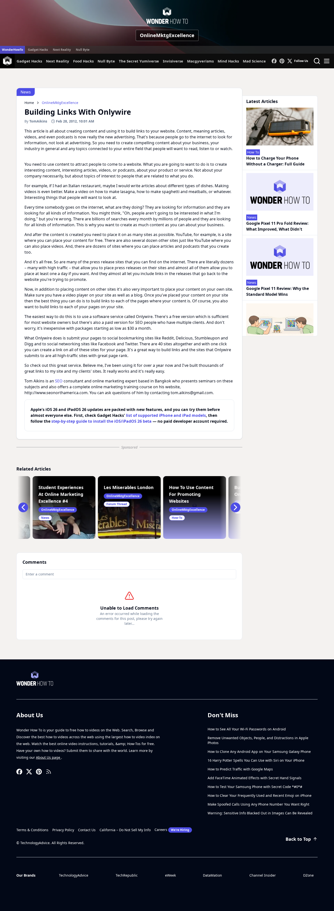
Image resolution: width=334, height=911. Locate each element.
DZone (308, 875)
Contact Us (87, 830)
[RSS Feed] (49, 772)
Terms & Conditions (32, 830)
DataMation (212, 875)
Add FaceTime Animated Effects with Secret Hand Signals (254, 778)
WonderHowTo (12, 50)
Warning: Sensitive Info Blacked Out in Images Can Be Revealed (260, 813)
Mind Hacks (228, 61)
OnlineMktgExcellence (167, 35)
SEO (59, 381)
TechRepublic (127, 875)
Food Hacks (83, 61)
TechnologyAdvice (73, 875)
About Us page (48, 757)
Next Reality (62, 50)
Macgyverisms (200, 61)
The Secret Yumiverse (139, 61)
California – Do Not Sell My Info (125, 830)
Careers (172, 829)
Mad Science (254, 61)
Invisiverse (173, 61)
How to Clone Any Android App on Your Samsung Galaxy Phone (259, 751)
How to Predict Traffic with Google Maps (240, 769)
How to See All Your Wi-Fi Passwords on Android (247, 729)
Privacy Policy (63, 830)
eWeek (170, 875)
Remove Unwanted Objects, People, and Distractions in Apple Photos (258, 740)
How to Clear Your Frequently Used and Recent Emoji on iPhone (260, 795)
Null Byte (82, 50)
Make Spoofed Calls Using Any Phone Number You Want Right (258, 804)
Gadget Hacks (38, 50)
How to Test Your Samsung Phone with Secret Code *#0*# (255, 786)
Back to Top (298, 839)
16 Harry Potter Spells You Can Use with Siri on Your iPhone (256, 760)
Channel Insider (262, 875)
